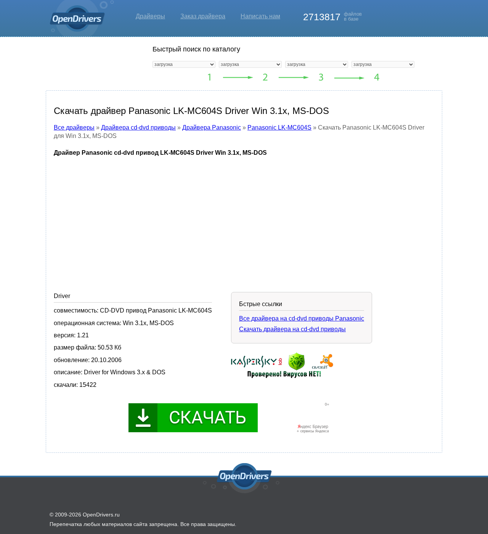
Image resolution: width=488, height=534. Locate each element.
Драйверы (150, 16)
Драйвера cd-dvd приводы (138, 127)
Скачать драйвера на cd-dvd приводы (292, 329)
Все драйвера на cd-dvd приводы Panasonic (301, 318)
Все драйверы (74, 127)
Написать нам (260, 16)
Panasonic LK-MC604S (279, 127)
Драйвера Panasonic (211, 127)
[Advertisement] (244, 218)
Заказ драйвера (202, 16)
